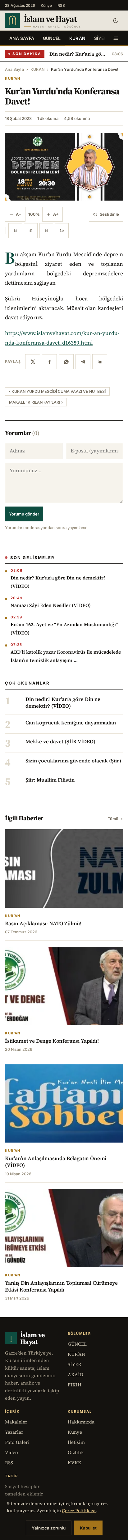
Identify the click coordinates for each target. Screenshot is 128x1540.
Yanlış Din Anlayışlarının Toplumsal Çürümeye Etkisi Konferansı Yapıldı (61, 1286)
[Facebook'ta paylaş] (49, 361)
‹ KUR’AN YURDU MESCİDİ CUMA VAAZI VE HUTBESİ (57, 391)
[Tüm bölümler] (115, 38)
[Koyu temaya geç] (115, 20)
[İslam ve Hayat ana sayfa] (54, 20)
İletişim (76, 1442)
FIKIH (74, 1384)
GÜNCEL (52, 38)
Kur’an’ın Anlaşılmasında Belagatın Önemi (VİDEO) (55, 1162)
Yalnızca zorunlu (49, 1527)
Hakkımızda (81, 1422)
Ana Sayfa (21, 38)
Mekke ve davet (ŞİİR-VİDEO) (60, 741)
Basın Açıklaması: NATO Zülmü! (43, 923)
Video (11, 1452)
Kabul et (88, 1527)
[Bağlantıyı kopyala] (99, 361)
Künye (46, 5)
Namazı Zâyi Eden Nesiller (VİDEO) (51, 605)
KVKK (74, 1462)
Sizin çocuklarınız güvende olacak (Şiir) (73, 760)
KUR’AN (77, 38)
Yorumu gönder (24, 513)
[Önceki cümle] (15, 230)
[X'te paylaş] (32, 361)
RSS (61, 5)
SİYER (100, 38)
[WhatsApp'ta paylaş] (66, 361)
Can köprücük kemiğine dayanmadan (70, 722)
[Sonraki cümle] (46, 230)
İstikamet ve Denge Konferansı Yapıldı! (52, 1041)
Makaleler (16, 1422)
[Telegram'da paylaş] (82, 361)
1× (61, 230)
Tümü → (115, 819)
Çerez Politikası (79, 1511)
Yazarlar (14, 1432)
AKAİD (75, 1374)
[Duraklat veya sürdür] (31, 230)
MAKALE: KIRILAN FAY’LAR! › (36, 402)
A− (18, 214)
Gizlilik (76, 1452)
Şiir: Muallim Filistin (50, 780)
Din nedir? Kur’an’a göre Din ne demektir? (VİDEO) (78, 53)
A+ (56, 214)
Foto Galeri (17, 1442)
